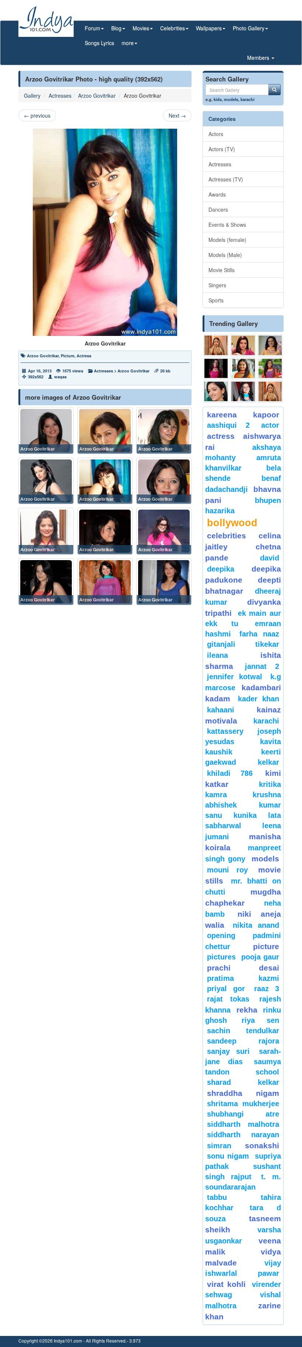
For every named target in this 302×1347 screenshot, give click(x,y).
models (231, 99)
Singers (217, 285)
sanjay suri (228, 1051)
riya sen (260, 1020)
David (269, 558)
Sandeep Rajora (243, 1041)
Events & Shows (227, 224)
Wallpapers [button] (209, 28)
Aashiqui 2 (228, 425)
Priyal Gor (226, 989)
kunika (245, 815)
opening (221, 935)
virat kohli (226, 1284)
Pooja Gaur (260, 957)
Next (177, 115)
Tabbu (217, 1197)
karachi (247, 99)
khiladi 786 (230, 773)
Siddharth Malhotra (243, 1124)
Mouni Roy (227, 870)
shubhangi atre (243, 1114)
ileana (232, 655)
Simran (219, 1146)
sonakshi (262, 1145)
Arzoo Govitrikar (97, 95)
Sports (216, 300)
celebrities (226, 535)
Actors (215, 134)
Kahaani (220, 710)
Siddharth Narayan (243, 1135)
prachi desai (243, 968)
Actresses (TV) (225, 179)
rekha (246, 1010)
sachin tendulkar (243, 1031)
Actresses (60, 95)
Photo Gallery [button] (248, 28)
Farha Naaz (259, 634)
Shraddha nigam (243, 1093)
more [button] (128, 42)
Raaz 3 (266, 989)
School (267, 1072)
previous (37, 115)
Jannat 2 (262, 666)
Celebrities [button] (172, 28)
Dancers (218, 209)
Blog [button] (116, 28)
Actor (270, 425)
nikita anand (256, 925)
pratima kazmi (243, 978)
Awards (217, 194)
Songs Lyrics (99, 42)
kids (218, 99)
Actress (84, 355)
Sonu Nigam (228, 1156)
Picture (67, 355)
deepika (220, 569)
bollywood (232, 522)
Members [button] (259, 57)
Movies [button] (141, 28)
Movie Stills (221, 270)
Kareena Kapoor (243, 414)
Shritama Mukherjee (243, 1104)
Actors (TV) (221, 149)
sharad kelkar (243, 1082)
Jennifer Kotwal (234, 677)
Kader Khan (258, 699)
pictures (221, 957)
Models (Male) (225, 254)
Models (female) (227, 239)
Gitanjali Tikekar (243, 644)
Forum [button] (92, 28)
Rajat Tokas (228, 999)
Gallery (32, 95)
